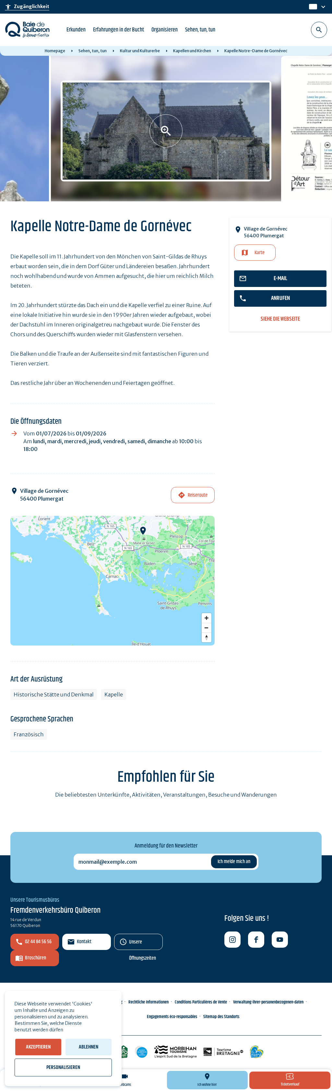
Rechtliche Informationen (148, 1002)
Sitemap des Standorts (221, 1016)
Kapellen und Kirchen (192, 50)
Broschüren (35, 958)
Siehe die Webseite (280, 319)
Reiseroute (198, 495)
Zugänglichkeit (27, 7)
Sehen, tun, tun (200, 29)
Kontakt (84, 942)
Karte (260, 253)
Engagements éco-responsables (172, 1016)
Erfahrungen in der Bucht (118, 29)
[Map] (112, 581)
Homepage (55, 50)
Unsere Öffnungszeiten (142, 944)
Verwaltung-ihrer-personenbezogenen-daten (268, 1002)
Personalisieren (63, 1067)
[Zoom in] (206, 618)
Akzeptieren (38, 1047)
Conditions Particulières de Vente (201, 1002)
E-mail (280, 278)
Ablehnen (88, 1047)
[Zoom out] (206, 628)
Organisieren (164, 29)
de (312, 7)
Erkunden (76, 29)
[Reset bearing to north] (206, 637)
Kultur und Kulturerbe (140, 50)
